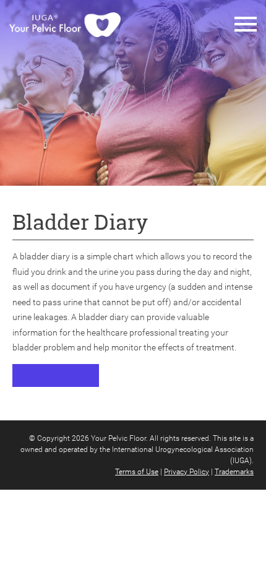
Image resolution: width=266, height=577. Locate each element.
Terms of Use (136, 471)
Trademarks (234, 471)
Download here (55, 375)
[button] (245, 24)
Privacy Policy (186, 471)
